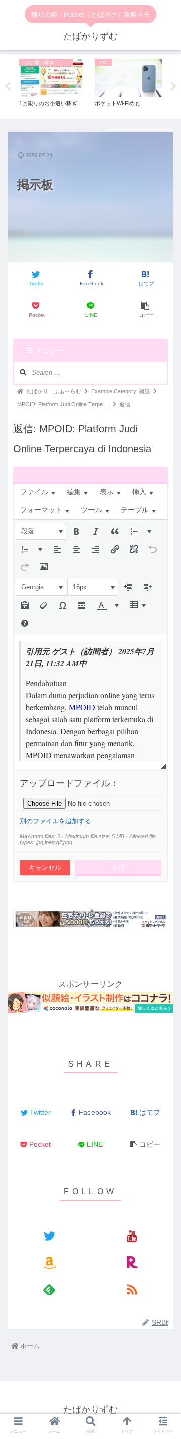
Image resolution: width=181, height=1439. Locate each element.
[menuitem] (37, 492)
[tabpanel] (53, 85)
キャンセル (45, 867)
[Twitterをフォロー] (49, 1235)
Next (173, 87)
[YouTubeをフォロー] (131, 1235)
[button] (41, 531)
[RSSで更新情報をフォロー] (131, 1288)
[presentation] (37, 492)
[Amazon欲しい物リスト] (49, 1262)
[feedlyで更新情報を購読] (49, 1288)
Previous (8, 87)
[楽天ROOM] (131, 1262)
